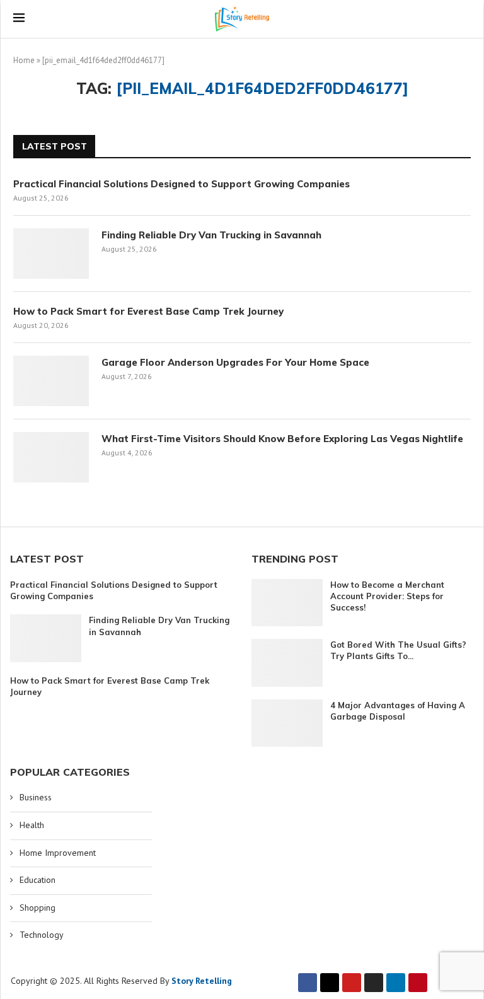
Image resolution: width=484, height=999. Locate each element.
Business (36, 797)
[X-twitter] (329, 982)
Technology (42, 934)
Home (24, 60)
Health (32, 825)
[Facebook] (307, 982)
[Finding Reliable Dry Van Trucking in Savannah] (51, 253)
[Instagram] (373, 982)
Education (37, 879)
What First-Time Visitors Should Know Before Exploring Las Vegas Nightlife (282, 439)
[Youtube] (351, 982)
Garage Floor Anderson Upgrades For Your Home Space (235, 362)
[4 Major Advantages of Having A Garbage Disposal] (287, 723)
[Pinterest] (417, 982)
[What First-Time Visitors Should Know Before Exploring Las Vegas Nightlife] (51, 457)
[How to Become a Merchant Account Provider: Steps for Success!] (287, 602)
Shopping (37, 907)
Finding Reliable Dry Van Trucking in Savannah (211, 235)
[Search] (464, 19)
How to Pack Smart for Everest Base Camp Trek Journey (148, 311)
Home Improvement (58, 852)
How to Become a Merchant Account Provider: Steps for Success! (387, 596)
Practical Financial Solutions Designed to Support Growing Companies (181, 184)
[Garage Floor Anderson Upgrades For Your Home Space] (51, 381)
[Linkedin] (395, 982)
